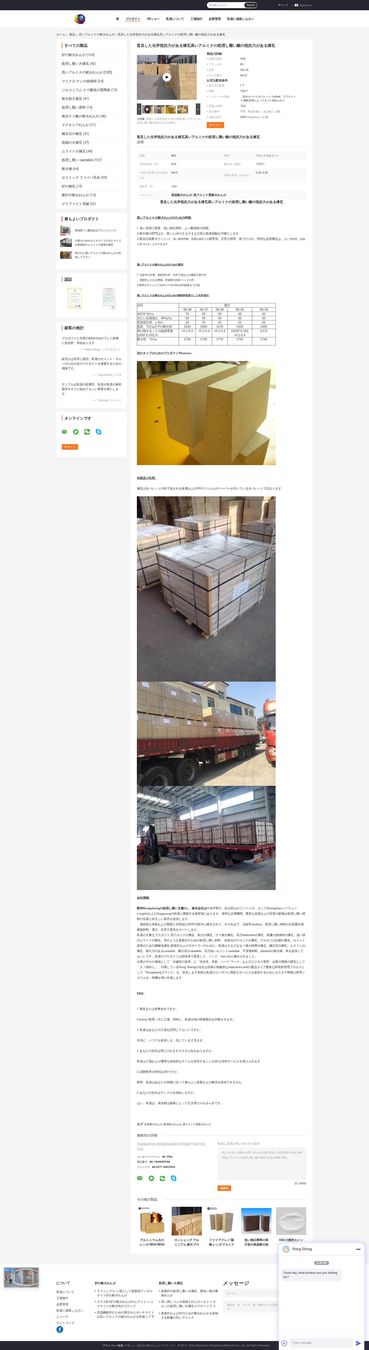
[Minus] (358, 1249)
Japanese (304, 5)
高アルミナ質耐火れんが (197, 1124)
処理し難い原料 (74, 107)
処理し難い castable (77, 160)
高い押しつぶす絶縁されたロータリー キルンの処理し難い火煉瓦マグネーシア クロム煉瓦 (188, 1304)
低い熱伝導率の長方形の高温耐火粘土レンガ (256, 1242)
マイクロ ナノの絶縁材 (79, 81)
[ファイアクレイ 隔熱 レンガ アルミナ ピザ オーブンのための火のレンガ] (221, 1221)
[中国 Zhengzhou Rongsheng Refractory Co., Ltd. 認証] (74, 297)
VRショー (153, 19)
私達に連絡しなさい (240, 19)
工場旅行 (196, 19)
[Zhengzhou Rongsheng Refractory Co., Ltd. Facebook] (59, 1332)
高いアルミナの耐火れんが (97, 34)
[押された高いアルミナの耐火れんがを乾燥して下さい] (66, 254)
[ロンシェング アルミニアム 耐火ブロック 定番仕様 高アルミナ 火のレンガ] (187, 1221)
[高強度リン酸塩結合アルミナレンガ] (65, 229)
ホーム (60, 34)
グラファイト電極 (75, 204)
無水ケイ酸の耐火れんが (80, 116)
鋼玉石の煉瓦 (72, 134)
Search (250, 5)
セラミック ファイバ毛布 (81, 177)
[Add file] (284, 1343)
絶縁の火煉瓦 (72, 142)
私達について (175, 19)
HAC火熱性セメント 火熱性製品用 (291, 1242)
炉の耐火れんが (74, 55)
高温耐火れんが (173, 1124)
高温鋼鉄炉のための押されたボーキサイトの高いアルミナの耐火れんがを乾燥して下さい (125, 1315)
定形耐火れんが (153, 1124)
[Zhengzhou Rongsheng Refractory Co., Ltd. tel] (185, 1182)
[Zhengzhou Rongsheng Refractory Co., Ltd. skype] (101, 432)
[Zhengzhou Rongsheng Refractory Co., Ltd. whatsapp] (78, 432)
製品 (72, 34)
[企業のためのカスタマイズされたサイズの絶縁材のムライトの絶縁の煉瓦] (66, 242)
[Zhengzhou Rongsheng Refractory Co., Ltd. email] (67, 432)
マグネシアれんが (75, 125)
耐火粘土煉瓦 (72, 99)
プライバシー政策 (112, 1345)
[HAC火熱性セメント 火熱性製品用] (291, 1221)
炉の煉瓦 (68, 186)
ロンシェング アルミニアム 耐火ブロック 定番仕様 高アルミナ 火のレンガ (186, 1242)
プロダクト (133, 19)
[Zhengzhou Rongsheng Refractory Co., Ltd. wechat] (89, 432)
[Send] (358, 1343)
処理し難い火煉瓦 (75, 64)
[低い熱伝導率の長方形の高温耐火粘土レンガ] (256, 1221)
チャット (283, 4)
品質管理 (215, 19)
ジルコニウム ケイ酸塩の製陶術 (86, 90)
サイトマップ (65, 1323)
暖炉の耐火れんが (75, 195)
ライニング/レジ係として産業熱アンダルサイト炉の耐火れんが (124, 1293)
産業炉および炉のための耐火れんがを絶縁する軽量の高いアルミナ (189, 1315)
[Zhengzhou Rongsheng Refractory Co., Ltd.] (79, 18)
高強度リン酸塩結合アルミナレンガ (95, 230)
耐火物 (67, 169)
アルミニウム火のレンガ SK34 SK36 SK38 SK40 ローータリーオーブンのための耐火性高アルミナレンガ (152, 1242)
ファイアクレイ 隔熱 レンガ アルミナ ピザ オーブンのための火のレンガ (221, 1242)
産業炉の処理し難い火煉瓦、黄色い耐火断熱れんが (189, 1293)
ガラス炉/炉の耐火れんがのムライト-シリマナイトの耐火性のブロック (125, 1304)
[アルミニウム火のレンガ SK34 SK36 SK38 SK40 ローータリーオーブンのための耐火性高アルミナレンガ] (152, 1221)
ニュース (62, 1316)
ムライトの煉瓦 (74, 151)
